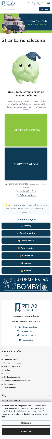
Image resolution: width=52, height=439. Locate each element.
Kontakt (7, 370)
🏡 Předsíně (26, 270)
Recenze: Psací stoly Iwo (11, 400)
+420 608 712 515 (27, 191)
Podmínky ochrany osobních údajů (17, 381)
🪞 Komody (26, 263)
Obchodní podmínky (12, 377)
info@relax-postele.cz (27, 195)
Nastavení (26, 423)
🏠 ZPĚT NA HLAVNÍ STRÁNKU (26, 130)
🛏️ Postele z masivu (26, 233)
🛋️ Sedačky (26, 225)
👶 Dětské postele (26, 240)
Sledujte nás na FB (28, 335)
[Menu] (48, 3)
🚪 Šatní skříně (26, 255)
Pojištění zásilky (10, 388)
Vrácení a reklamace (12, 366)
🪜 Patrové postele (26, 248)
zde (3, 416)
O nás (6, 374)
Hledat (44, 9)
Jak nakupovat (9, 384)
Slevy (6, 356)
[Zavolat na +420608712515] (33, 3)
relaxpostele (28, 340)
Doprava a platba (10, 359)
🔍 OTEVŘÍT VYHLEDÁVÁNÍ (26, 164)
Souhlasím (26, 431)
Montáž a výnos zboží (12, 363)
